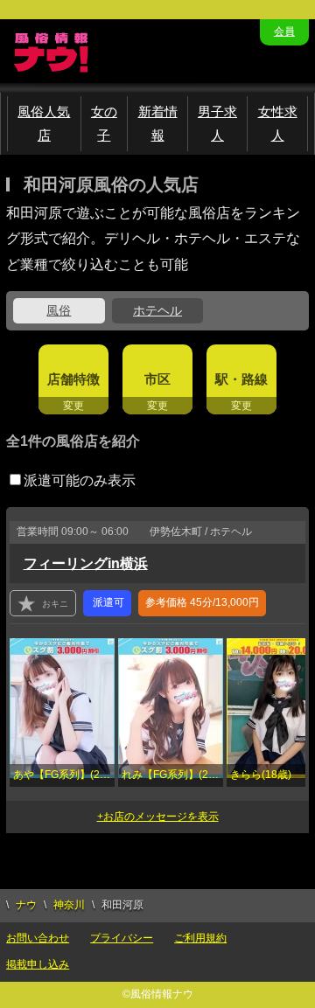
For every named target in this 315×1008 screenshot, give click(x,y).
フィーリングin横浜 (86, 563)
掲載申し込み (37, 964)
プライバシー (121, 938)
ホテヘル (157, 310)
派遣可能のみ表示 (80, 480)
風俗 (58, 310)
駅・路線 (241, 379)
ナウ (26, 905)
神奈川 (69, 905)
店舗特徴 (73, 379)
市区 (157, 379)
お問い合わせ (37, 938)
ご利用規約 (200, 938)
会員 (284, 31)
